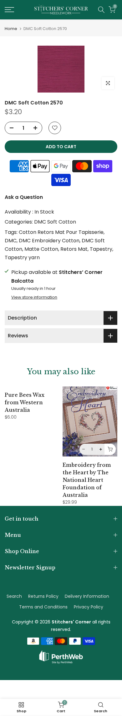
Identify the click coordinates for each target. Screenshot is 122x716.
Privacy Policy (88, 607)
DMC (11, 240)
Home (11, 29)
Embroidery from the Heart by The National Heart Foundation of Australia (87, 480)
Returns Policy (43, 596)
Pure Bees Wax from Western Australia (24, 402)
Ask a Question (24, 197)
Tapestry (101, 249)
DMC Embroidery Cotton (49, 240)
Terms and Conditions (43, 607)
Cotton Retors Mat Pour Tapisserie (61, 232)
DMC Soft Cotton (55, 221)
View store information (34, 297)
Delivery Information (87, 596)
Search (14, 596)
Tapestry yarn (22, 257)
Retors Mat (74, 249)
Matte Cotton (41, 249)
